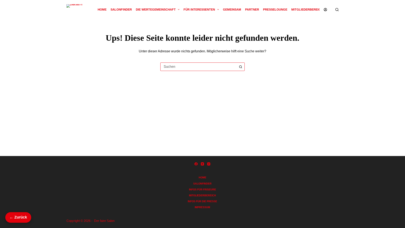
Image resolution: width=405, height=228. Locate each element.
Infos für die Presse (202, 201)
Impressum (202, 207)
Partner (252, 9)
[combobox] (198, 66)
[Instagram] (208, 164)
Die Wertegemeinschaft (156, 9)
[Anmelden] (325, 9)
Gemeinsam (232, 9)
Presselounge (275, 9)
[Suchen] (337, 9)
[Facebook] (196, 164)
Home (102, 9)
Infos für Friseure (202, 189)
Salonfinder (121, 9)
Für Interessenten (199, 9)
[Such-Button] (240, 67)
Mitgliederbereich (307, 9)
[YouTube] (202, 164)
